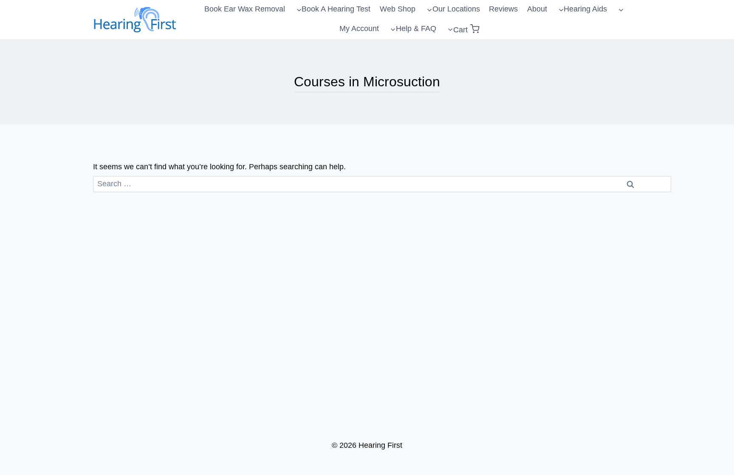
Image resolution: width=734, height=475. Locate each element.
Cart (460, 30)
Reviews (503, 9)
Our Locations (456, 9)
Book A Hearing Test (336, 9)
